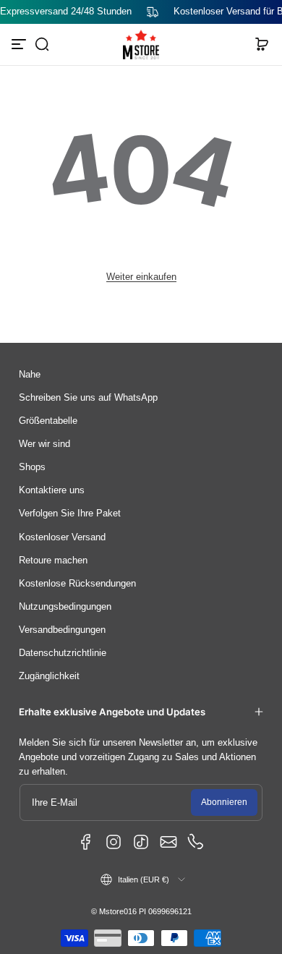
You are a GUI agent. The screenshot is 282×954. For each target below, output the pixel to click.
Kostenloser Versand (62, 537)
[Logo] (141, 45)
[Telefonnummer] (196, 842)
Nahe (29, 375)
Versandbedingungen (62, 630)
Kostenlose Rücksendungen (77, 584)
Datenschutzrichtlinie (62, 653)
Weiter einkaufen (141, 277)
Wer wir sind (44, 444)
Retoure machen (53, 560)
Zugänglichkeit (49, 676)
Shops (32, 467)
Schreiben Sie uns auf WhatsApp (88, 398)
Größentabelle (48, 421)
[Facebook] (86, 842)
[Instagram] (113, 842)
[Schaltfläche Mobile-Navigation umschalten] (20, 44)
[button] (42, 44)
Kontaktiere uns (52, 490)
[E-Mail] (168, 842)
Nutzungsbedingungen (65, 607)
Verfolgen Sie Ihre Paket (70, 513)
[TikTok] (141, 842)
